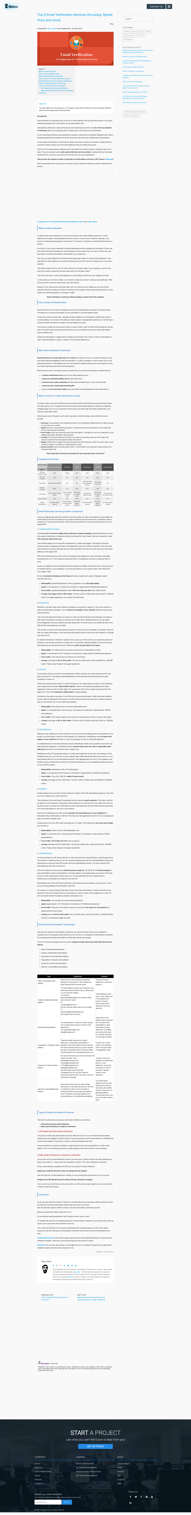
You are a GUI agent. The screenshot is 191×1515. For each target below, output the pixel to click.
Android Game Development (88, 1471)
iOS (125, 35)
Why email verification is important (51, 76)
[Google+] (141, 1496)
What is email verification (47, 71)
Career (37, 1475)
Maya (130, 35)
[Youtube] (152, 1496)
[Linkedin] (130, 1502)
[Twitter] (135, 1496)
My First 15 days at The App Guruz (133, 71)
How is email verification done (49, 74)
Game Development (85, 1463)
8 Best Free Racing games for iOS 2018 (135, 92)
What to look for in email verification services (54, 79)
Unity (136, 35)
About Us (39, 1467)
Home (37, 1463)
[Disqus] (75, 1333)
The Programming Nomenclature (133, 67)
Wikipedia (109, 159)
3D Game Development (86, 1467)
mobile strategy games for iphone (134, 112)
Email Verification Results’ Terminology (52, 83)
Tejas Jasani (51, 28)
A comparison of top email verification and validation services (60, 222)
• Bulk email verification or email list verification (57, 91)
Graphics (147, 31)
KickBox (43, 789)
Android (134, 31)
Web (142, 35)
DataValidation (45, 853)
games (70, 1277)
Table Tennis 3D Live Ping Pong (132, 82)
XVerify (42, 669)
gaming (77, 1272)
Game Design (128, 39)
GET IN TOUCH (95, 1446)
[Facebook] (130, 1496)
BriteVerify (44, 603)
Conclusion (42, 93)
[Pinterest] (146, 1496)
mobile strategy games (131, 116)
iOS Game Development (86, 1475)
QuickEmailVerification (49, 529)
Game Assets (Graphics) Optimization (134, 102)
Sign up (67, 1502)
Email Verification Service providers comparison (55, 81)
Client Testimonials (43, 1471)
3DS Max (126, 31)
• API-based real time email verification (54, 88)
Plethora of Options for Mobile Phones (135, 56)
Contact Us (156, 6)
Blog (112, 24)
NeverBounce (45, 729)
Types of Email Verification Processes (52, 86)
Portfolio (38, 1479)
